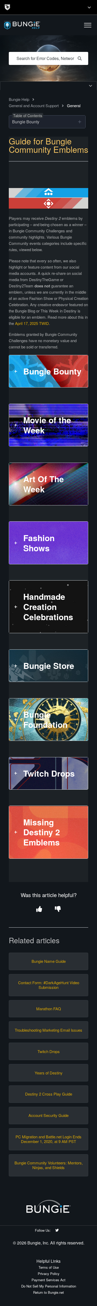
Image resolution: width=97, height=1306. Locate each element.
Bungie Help (19, 99)
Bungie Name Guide (49, 961)
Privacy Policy (48, 1273)
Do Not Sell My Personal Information (48, 1286)
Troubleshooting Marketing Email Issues (48, 1030)
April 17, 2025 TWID (32, 323)
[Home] (34, 25)
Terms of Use (49, 1267)
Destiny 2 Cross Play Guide (48, 1094)
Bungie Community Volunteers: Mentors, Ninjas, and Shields (48, 1165)
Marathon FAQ (48, 1008)
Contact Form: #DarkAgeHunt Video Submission (48, 985)
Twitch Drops (49, 1051)
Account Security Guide (48, 1115)
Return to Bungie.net (48, 1292)
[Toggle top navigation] (89, 7)
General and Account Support (34, 105)
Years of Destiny (49, 1073)
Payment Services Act (48, 1279)
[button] (88, 25)
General (73, 105)
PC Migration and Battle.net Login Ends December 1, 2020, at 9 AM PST (48, 1139)
